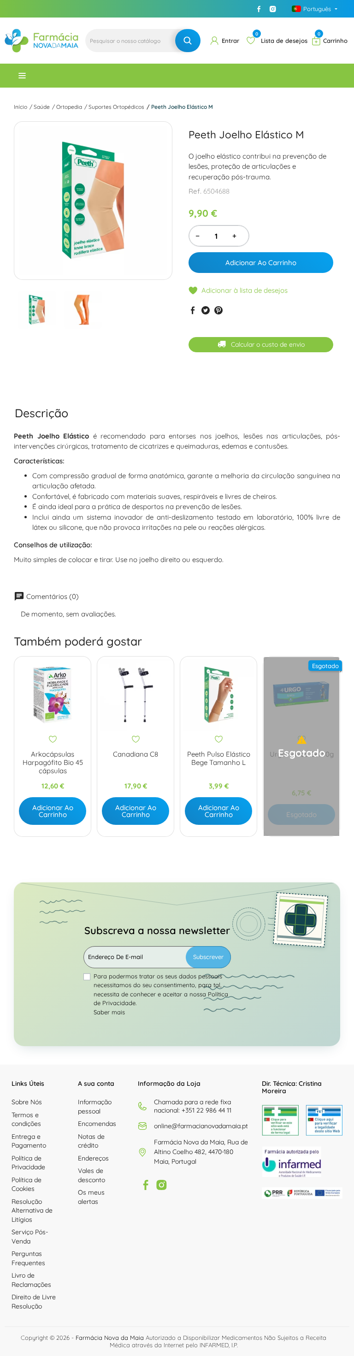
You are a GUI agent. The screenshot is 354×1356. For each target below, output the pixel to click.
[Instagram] (273, 9)
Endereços (93, 1158)
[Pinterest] (218, 310)
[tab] (41, 413)
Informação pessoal (95, 1106)
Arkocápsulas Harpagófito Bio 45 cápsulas (53, 762)
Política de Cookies (26, 1184)
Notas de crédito (91, 1141)
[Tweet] (205, 310)
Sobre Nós (27, 1102)
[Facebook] (259, 9)
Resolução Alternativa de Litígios (32, 1210)
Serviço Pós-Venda (30, 1236)
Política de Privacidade (28, 1163)
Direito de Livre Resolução (34, 1301)
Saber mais (109, 1012)
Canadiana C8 (135, 754)
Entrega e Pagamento (29, 1141)
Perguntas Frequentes (28, 1258)
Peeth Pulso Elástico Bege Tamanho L (218, 758)
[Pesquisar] (188, 40)
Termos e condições (26, 1119)
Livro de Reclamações (31, 1280)
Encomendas (97, 1123)
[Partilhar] (193, 310)
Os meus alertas (91, 1197)
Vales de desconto (91, 1175)
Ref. (195, 191)
